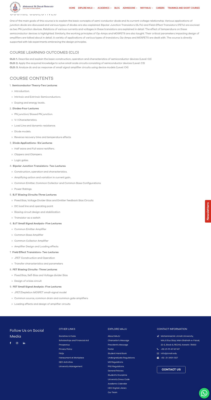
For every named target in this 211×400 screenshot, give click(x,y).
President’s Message (118, 344)
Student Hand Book (117, 353)
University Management (70, 366)
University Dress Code (119, 379)
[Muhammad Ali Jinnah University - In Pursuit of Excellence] (35, 7)
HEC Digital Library (117, 388)
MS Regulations (115, 362)
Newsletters (207, 211)
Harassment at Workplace (71, 357)
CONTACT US (171, 369)
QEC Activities (66, 362)
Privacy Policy (65, 349)
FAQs (61, 353)
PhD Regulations (116, 366)
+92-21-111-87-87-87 (170, 349)
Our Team (112, 392)
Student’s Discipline (117, 375)
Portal (111, 349)
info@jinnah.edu (169, 353)
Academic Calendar (117, 383)
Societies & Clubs (67, 336)
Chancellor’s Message (118, 340)
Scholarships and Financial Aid (74, 340)
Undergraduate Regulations (121, 357)
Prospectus (64, 344)
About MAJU (114, 336)
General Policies (116, 370)
